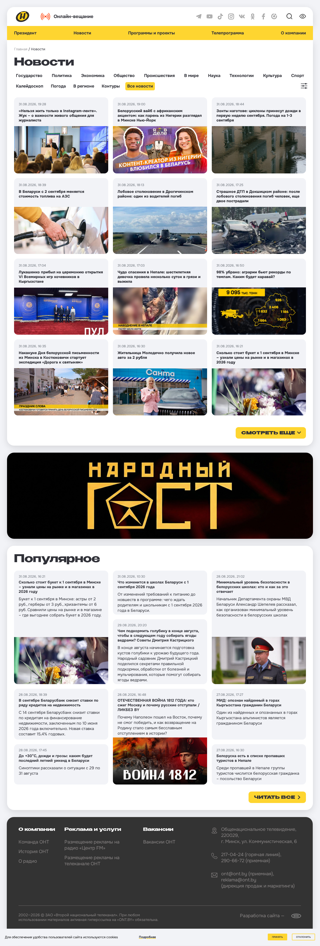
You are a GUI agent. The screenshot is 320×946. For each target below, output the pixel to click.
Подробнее (147, 937)
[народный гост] (160, 496)
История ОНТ (33, 851)
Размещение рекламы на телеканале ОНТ (91, 861)
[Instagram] (231, 16)
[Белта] (293, 916)
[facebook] (263, 16)
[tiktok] (220, 16)
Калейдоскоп (29, 86)
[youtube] (209, 16)
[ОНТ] (22, 16)
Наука (214, 75)
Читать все (274, 797)
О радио (28, 861)
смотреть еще (268, 433)
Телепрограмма (228, 33)
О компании (293, 33)
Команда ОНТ (34, 842)
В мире (191, 75)
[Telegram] (199, 16)
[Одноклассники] (253, 16)
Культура (272, 75)
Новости (82, 33)
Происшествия (159, 75)
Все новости (140, 86)
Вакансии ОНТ (159, 842)
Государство (29, 75)
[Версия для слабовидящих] (302, 16)
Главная (20, 49)
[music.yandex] (274, 16)
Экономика (92, 75)
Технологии (242, 75)
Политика (62, 75)
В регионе (83, 86)
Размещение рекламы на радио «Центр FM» (91, 845)
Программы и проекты (151, 33)
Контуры (111, 86)
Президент (25, 33)
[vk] (242, 16)
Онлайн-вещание (73, 16)
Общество (124, 75)
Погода (58, 86)
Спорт (297, 75)
